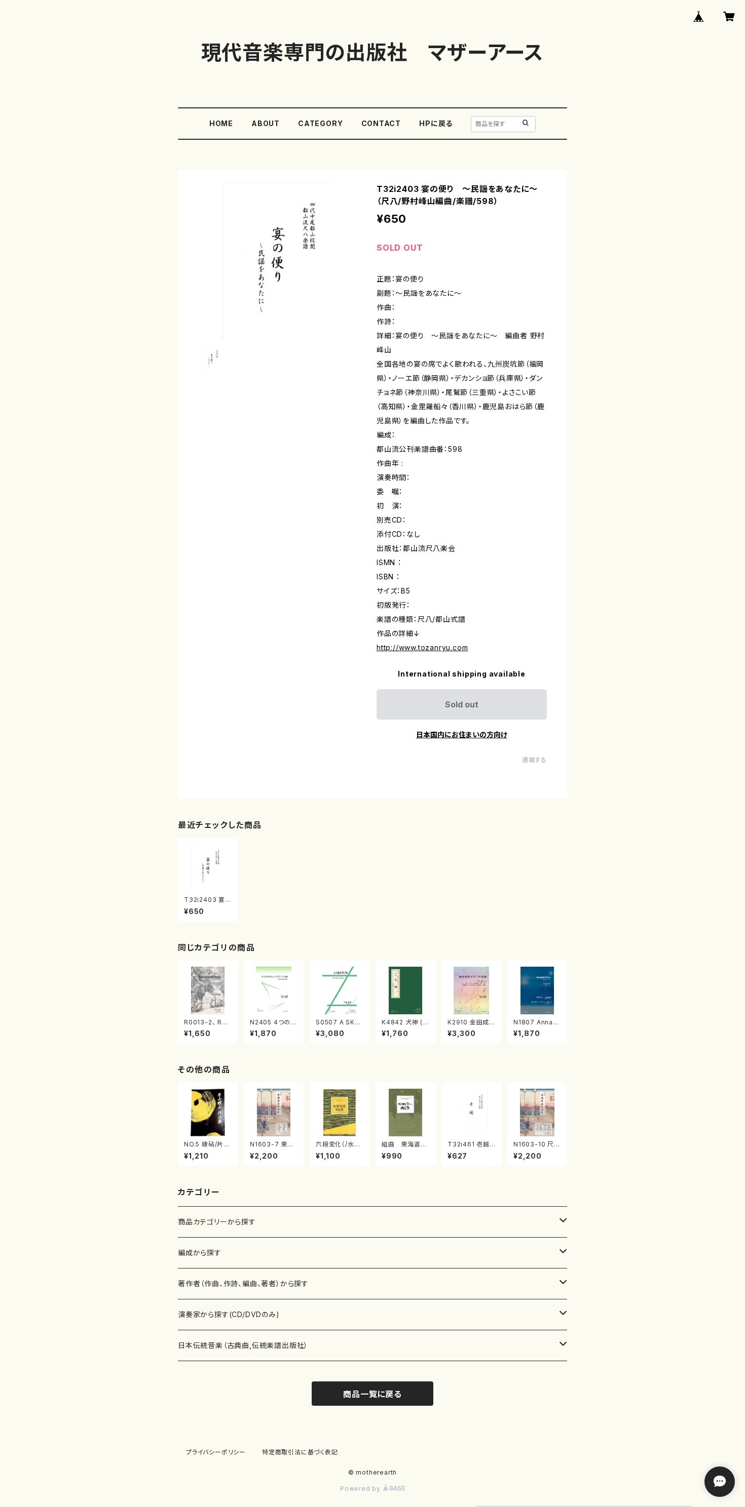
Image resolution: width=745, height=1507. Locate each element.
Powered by (361, 1488)
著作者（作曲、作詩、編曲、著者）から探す (243, 1283)
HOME (221, 123)
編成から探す (199, 1252)
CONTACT (381, 123)
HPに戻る (436, 123)
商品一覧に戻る (372, 1394)
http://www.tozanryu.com (422, 647)
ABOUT (265, 123)
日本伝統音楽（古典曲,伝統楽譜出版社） (243, 1345)
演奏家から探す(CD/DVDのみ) (229, 1314)
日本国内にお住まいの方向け (461, 734)
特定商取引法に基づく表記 (300, 1452)
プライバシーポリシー (216, 1452)
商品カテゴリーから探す (217, 1221)
